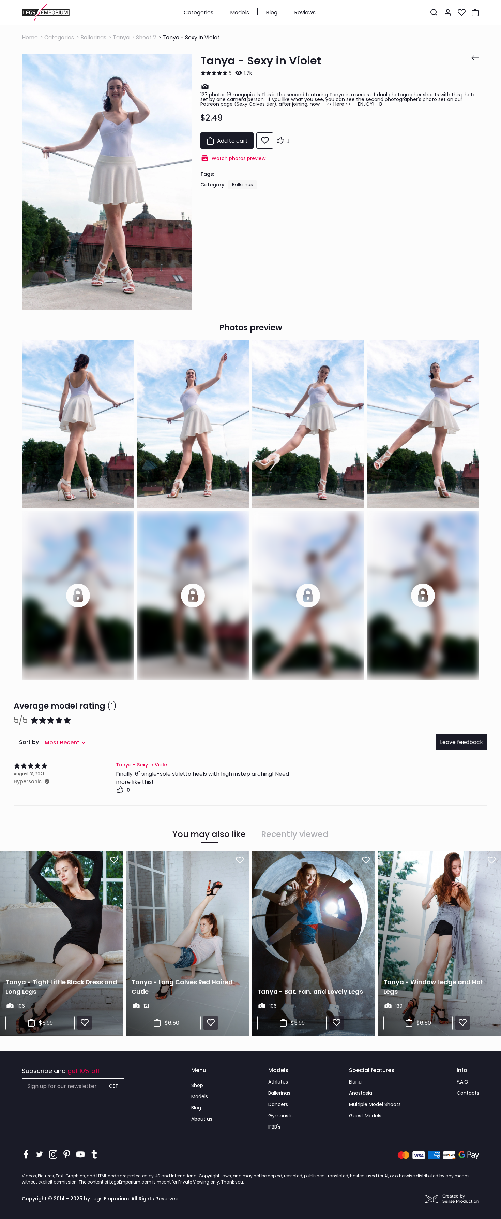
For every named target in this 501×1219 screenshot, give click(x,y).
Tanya (121, 37)
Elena (355, 1081)
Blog (271, 12)
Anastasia (360, 1093)
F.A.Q (462, 1081)
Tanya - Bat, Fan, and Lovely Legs (310, 991)
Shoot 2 (146, 37)
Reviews (305, 12)
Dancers (278, 1104)
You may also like (209, 834)
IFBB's (274, 1126)
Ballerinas (93, 37)
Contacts (468, 1093)
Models (239, 12)
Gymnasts (280, 1115)
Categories (198, 12)
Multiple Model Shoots (375, 1104)
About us (201, 1119)
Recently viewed (295, 834)
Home (30, 37)
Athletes (278, 1081)
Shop (197, 1085)
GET (113, 1085)
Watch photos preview (238, 158)
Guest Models (365, 1115)
